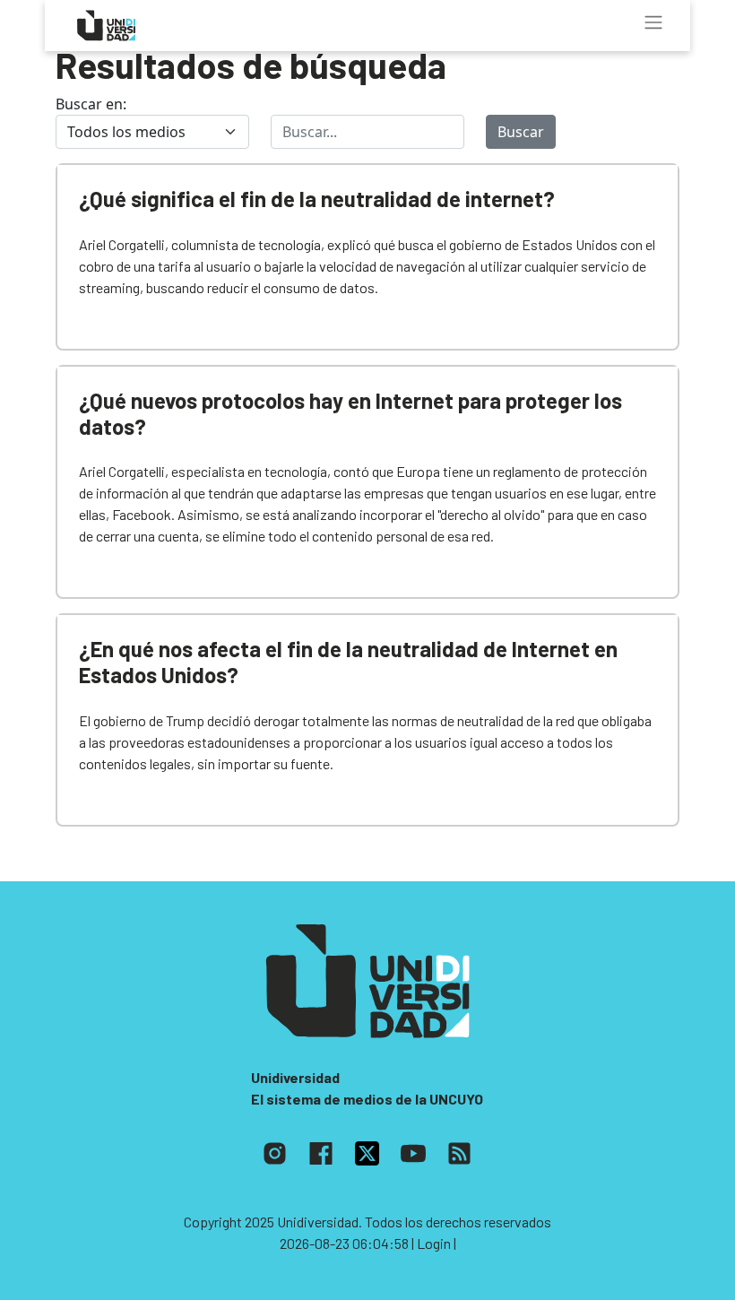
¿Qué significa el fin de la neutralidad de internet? (317, 199)
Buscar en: (91, 104)
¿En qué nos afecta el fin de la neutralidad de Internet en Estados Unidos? (348, 662)
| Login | (433, 1243)
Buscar (520, 132)
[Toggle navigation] (653, 22)
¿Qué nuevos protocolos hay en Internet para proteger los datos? (350, 413)
